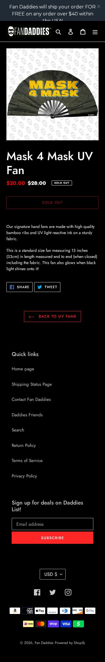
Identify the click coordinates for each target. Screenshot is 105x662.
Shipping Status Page (32, 384)
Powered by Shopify (70, 642)
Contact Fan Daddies (31, 399)
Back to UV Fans (56, 316)
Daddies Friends (27, 415)
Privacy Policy (24, 476)
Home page (23, 369)
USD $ (50, 574)
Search (18, 430)
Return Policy (24, 445)
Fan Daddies (44, 642)
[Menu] (95, 31)
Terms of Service (27, 460)
